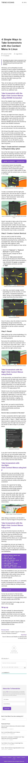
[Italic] (4, 667)
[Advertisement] (14, 20)
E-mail (14, 758)
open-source (13, 388)
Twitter (14, 757)
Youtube (23, 757)
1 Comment (11, 739)
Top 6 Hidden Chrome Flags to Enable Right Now (12, 743)
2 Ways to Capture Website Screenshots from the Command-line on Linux (13, 622)
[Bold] (3, 667)
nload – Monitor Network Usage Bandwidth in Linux (12, 747)
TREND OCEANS (7, 2)
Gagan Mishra (19, 53)
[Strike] (7, 667)
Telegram (18, 757)
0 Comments (6, 55)
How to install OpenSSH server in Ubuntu (10, 732)
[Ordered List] (9, 667)
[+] (17, 667)
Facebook (4, 757)
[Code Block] (14, 667)
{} (15, 667)
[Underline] (6, 667)
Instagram (9, 757)
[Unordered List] (11, 667)
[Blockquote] (12, 667)
